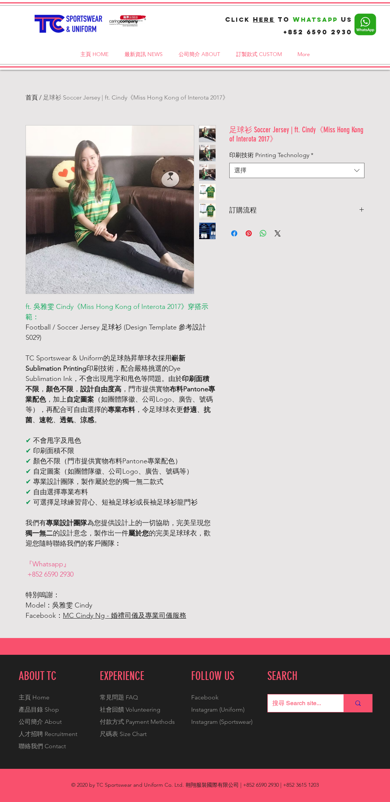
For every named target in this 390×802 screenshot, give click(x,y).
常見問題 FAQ (119, 697)
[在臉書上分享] (234, 233)
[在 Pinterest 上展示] (248, 233)
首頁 (32, 97)
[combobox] (296, 170)
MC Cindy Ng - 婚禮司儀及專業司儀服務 (124, 615)
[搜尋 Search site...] (358, 703)
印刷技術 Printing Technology (271, 155)
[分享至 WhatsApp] (263, 233)
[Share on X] (277, 233)
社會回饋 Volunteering (130, 709)
